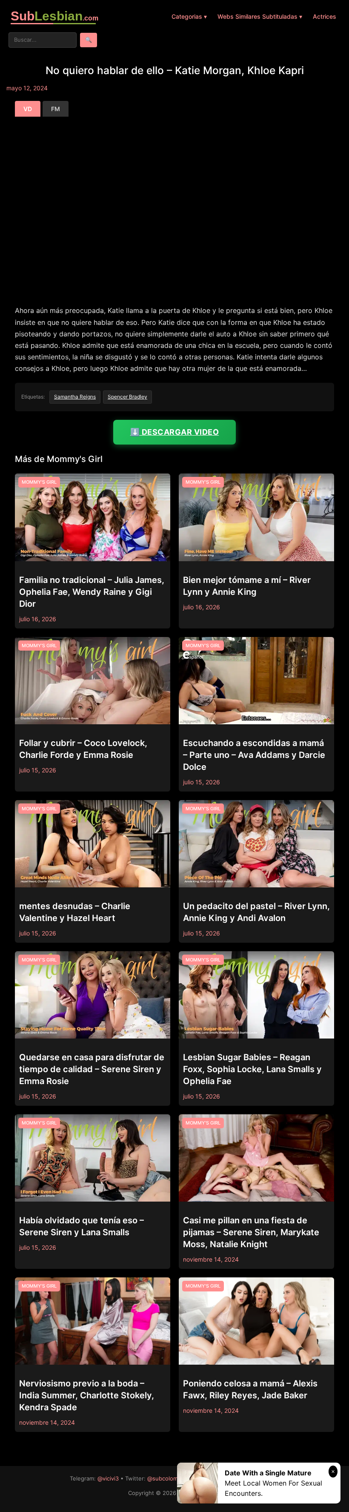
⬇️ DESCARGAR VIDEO (174, 431)
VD (27, 108)
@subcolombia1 (167, 1478)
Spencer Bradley (127, 396)
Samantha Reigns (75, 396)
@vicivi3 (108, 1478)
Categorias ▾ (189, 16)
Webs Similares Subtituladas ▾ (259, 16)
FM (55, 108)
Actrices (324, 16)
